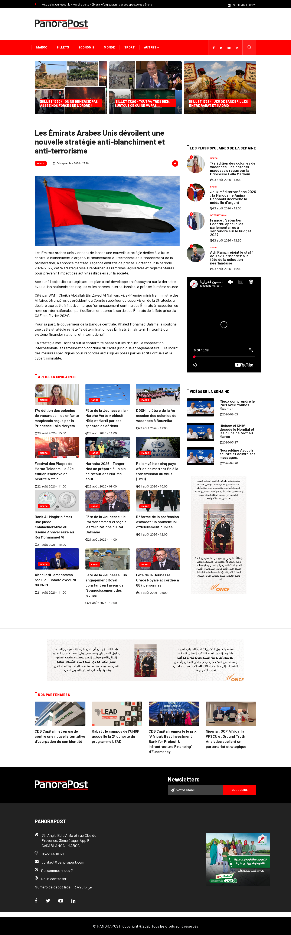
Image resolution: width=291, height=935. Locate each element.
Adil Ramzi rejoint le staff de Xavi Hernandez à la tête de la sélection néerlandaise (231, 257)
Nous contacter (53, 878)
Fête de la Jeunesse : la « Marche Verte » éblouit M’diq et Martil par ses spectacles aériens (97, 4)
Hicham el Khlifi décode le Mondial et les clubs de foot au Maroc (237, 431)
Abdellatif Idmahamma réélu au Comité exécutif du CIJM (55, 579)
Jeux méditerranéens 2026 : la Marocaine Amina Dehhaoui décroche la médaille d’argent (233, 197)
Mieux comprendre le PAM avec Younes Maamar (237, 405)
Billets (63, 47)
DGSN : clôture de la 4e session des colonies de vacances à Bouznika (156, 415)
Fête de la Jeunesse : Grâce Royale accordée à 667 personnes (157, 580)
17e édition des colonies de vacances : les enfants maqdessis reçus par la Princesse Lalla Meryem (232, 168)
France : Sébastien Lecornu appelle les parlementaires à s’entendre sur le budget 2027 (230, 227)
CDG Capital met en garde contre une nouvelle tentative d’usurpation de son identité (60, 736)
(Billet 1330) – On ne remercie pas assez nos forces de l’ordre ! (69, 103)
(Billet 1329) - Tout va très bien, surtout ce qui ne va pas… (142, 103)
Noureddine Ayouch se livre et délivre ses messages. (237, 454)
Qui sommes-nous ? (57, 870)
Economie (86, 47)
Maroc (41, 47)
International (218, 215)
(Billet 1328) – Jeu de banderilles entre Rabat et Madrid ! (218, 103)
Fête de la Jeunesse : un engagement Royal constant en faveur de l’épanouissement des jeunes (106, 585)
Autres (150, 47)
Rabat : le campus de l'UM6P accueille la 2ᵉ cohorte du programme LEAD (115, 736)
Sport (129, 47)
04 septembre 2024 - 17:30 (72, 163)
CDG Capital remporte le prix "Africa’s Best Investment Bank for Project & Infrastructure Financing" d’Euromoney (172, 741)
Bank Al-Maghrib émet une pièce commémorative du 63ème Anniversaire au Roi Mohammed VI (54, 526)
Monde (109, 47)
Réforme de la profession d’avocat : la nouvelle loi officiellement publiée (157, 521)
